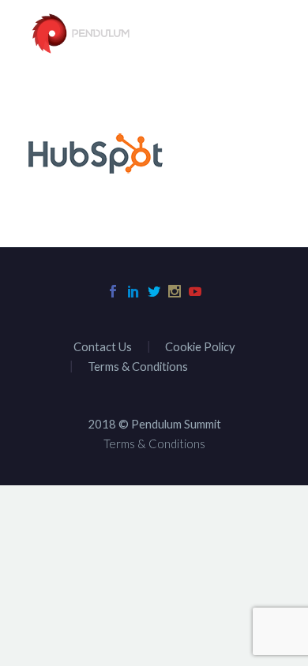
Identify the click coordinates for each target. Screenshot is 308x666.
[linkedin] (133, 291)
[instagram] (174, 291)
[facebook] (113, 291)
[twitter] (154, 291)
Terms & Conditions (138, 366)
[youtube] (195, 291)
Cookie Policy (200, 347)
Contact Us (102, 347)
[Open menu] (268, 34)
